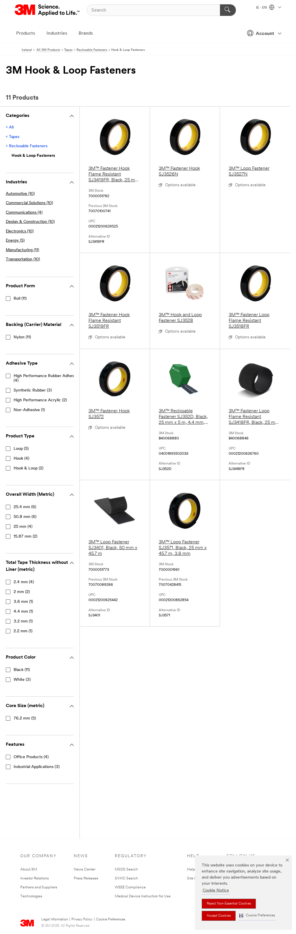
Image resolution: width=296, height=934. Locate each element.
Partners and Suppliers (38, 887)
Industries (57, 33)
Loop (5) (21, 449)
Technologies (31, 896)
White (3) (22, 680)
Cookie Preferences (110, 919)
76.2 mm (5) (25, 718)
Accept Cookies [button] (219, 916)
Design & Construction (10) (30, 222)
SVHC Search (126, 878)
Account (265, 33)
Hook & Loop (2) (28, 468)
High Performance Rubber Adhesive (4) (46, 378)
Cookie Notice (216, 890)
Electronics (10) (20, 231)
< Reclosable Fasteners (26, 146)
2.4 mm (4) (24, 582)
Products (25, 33)
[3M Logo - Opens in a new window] (47, 10)
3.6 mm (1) (23, 602)
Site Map (194, 878)
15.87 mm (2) (25, 536)
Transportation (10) (23, 259)
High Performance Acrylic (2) (40, 400)
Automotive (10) (20, 194)
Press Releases (86, 878)
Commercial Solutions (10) (29, 203)
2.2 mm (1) (23, 631)
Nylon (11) (22, 337)
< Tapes (12, 137)
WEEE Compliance (130, 887)
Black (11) (22, 670)
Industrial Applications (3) (37, 767)
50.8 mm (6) (25, 517)
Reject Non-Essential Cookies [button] (229, 903)
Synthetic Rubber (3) (33, 390)
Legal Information (54, 919)
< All (10, 127)
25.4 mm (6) (25, 507)
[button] (257, 915)
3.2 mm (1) (23, 621)
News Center (84, 869)
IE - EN (262, 8)
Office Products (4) (31, 757)
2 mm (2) (22, 592)
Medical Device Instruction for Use (143, 896)
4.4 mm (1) (23, 611)
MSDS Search (126, 869)
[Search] (228, 10)
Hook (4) (21, 458)
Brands (86, 33)
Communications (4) (24, 212)
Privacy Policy (81, 919)
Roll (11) (20, 299)
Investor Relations (34, 878)
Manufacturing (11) (22, 250)
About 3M (28, 869)
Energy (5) (15, 240)
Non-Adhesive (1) (29, 410)
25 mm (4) (23, 527)
